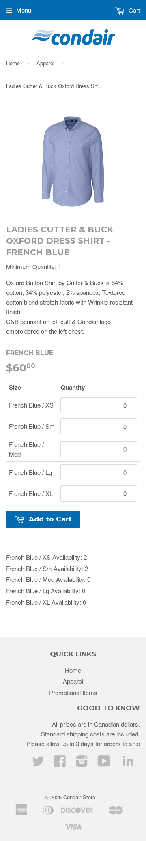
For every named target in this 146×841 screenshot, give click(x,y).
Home (13, 63)
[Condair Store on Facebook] (60, 763)
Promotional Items (73, 692)
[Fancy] (128, 762)
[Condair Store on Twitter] (38, 763)
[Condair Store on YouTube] (104, 763)
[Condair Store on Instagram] (82, 763)
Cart (133, 10)
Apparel (45, 63)
